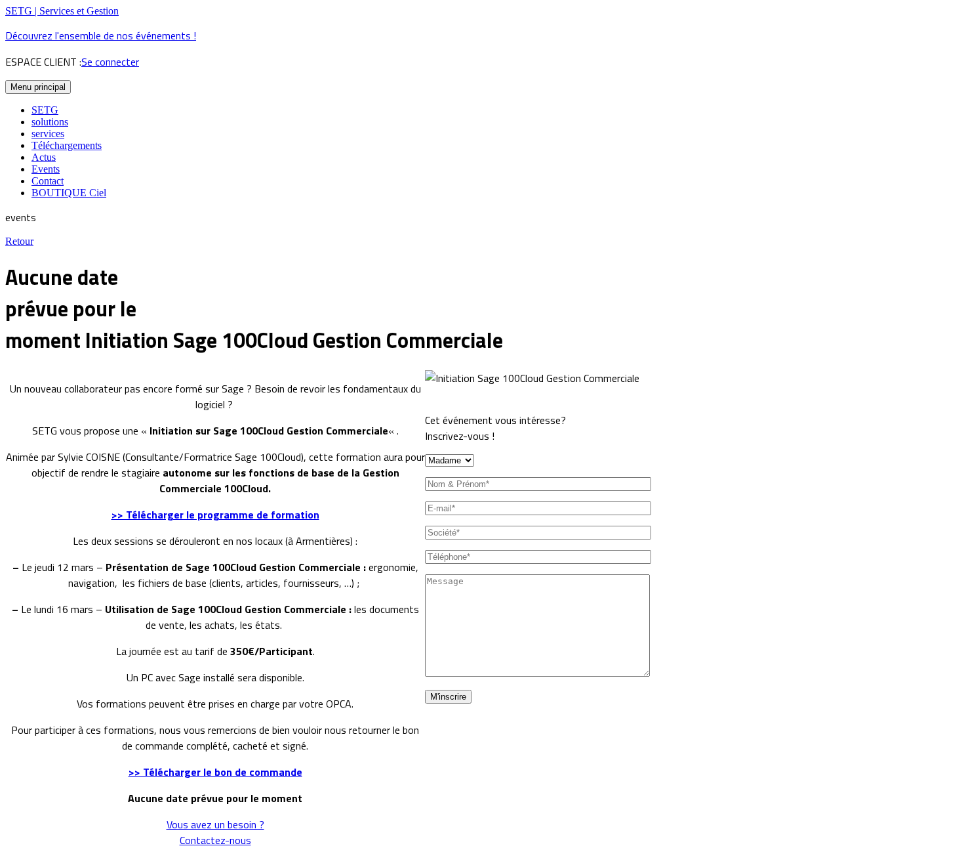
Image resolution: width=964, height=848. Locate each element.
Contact (47, 180)
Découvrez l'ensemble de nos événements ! (100, 35)
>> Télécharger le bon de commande (215, 772)
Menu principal (38, 87)
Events (45, 169)
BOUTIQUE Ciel (68, 192)
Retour (19, 241)
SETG (44, 110)
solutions (49, 121)
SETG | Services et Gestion (62, 10)
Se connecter (110, 62)
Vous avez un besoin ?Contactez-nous (215, 832)
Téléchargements (66, 145)
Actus (43, 157)
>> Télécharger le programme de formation (215, 514)
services (47, 133)
